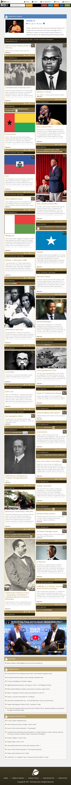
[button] (8, 783)
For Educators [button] (46, 2)
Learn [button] (35, 2)
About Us (67, 2)
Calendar (44, 5)
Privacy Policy (33, 778)
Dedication (62, 778)
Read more (7, 52)
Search (30, 5)
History (51, 5)
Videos (56, 5)
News (61, 5)
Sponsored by (17, 60)
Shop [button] (57, 2)
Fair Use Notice (48, 778)
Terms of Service (18, 778)
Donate (67, 5)
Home (27, 2)
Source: (11, 58)
